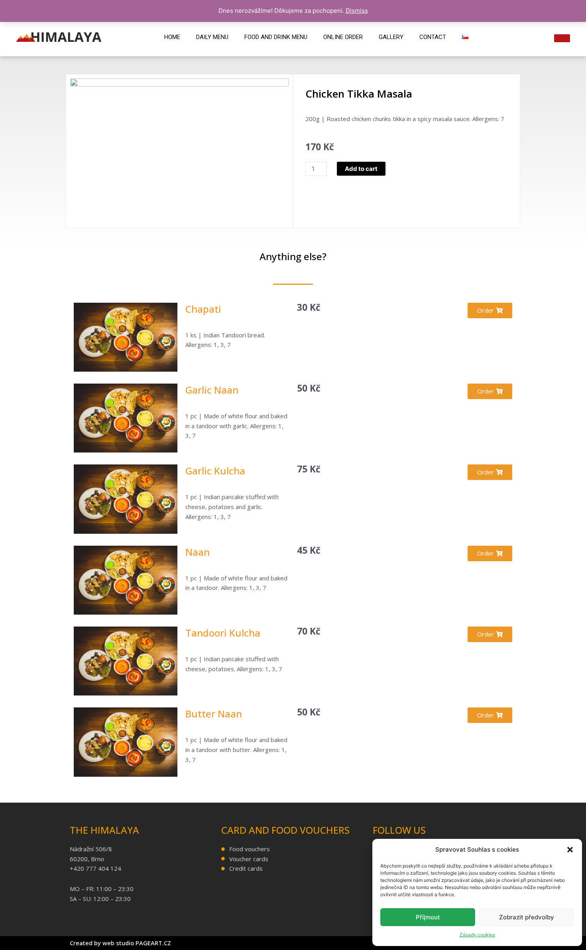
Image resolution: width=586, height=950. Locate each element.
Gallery (391, 37)
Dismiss (357, 10)
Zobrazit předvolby (526, 917)
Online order (343, 37)
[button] (570, 850)
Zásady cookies (477, 935)
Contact (432, 37)
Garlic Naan (211, 389)
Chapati (203, 308)
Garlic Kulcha (215, 470)
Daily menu (212, 37)
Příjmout (428, 917)
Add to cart (361, 168)
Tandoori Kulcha (222, 632)
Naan (197, 551)
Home (172, 37)
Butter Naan (213, 713)
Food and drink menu (275, 37)
